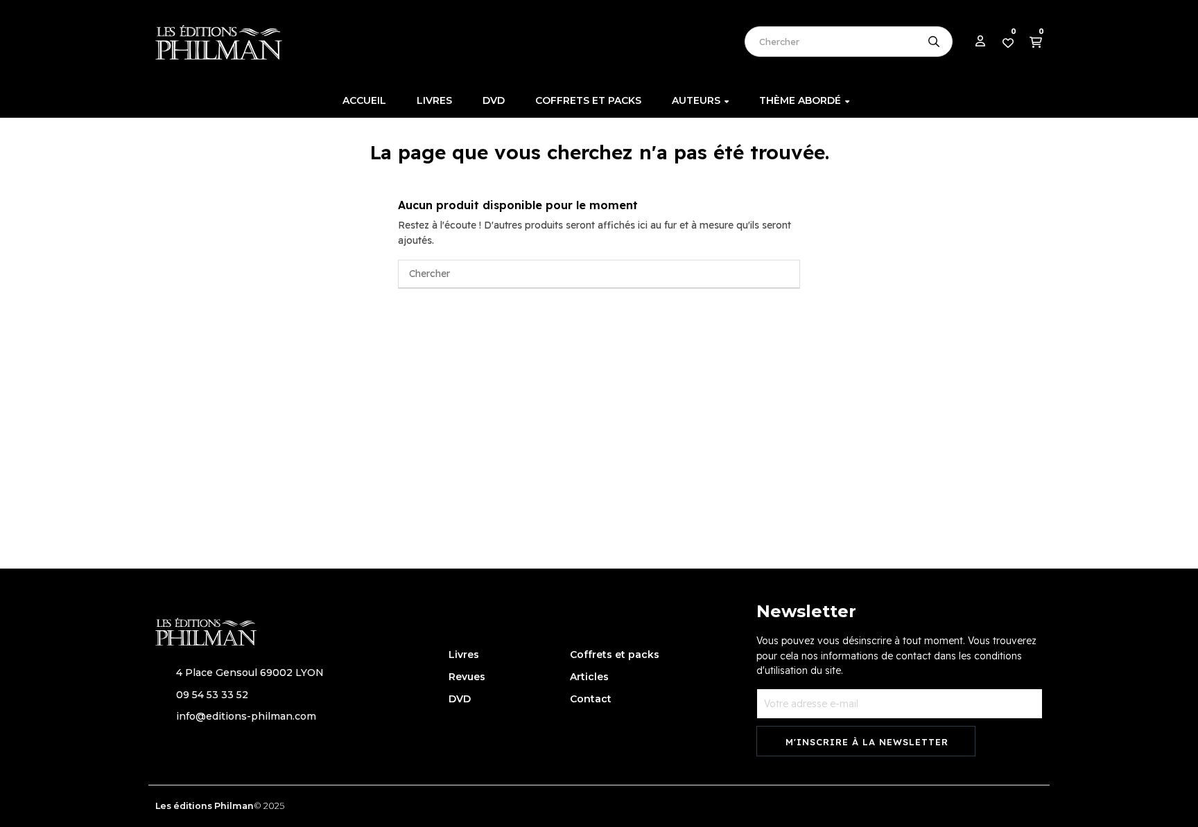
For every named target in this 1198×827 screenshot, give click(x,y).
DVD (460, 699)
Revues (467, 676)
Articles (589, 676)
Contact (590, 699)
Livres (464, 654)
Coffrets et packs (614, 654)
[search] (934, 41)
